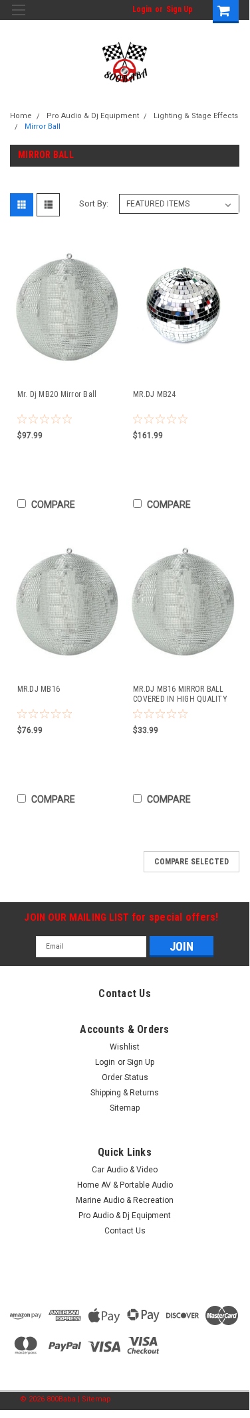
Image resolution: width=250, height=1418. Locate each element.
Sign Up (179, 9)
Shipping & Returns (124, 1092)
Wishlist (125, 1047)
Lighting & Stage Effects (196, 116)
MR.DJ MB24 (154, 394)
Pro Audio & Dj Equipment (93, 116)
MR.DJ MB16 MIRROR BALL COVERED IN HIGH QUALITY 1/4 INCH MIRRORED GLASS (180, 694)
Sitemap (125, 1108)
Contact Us (125, 1230)
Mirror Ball (43, 126)
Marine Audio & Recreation (125, 1200)
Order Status (125, 1077)
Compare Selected (191, 861)
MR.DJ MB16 (39, 689)
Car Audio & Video (125, 1169)
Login (142, 9)
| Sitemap (94, 1399)
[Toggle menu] (18, 18)
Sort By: (93, 203)
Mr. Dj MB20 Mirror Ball (57, 394)
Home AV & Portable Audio (125, 1185)
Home (21, 116)
